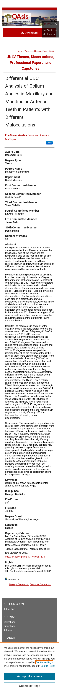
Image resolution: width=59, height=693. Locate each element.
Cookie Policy (48, 665)
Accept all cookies (29, 676)
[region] (29, 667)
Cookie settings (44, 662)
